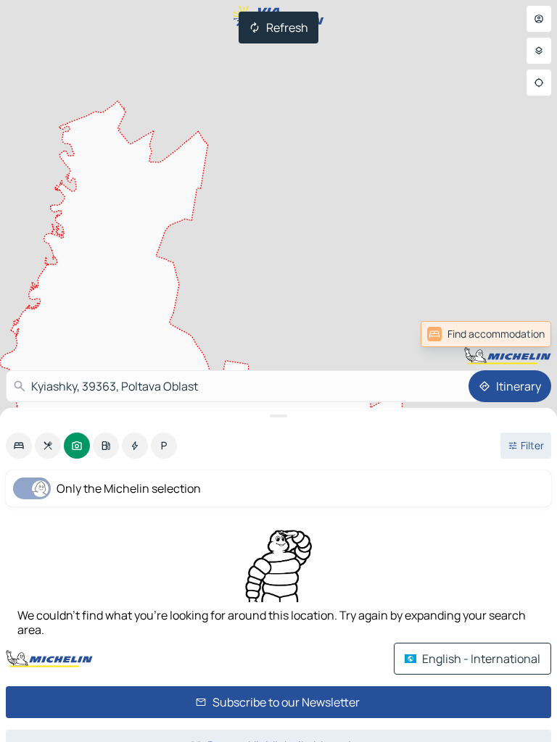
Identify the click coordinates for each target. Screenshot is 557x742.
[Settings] (539, 51)
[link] (519, 334)
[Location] (539, 83)
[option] (19, 446)
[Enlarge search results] (278, 416)
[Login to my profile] (539, 19)
